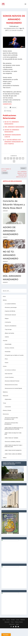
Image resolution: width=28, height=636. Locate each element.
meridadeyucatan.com (11, 28)
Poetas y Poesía (7, 410)
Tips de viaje (8, 329)
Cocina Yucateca (9, 377)
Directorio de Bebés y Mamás (12, 441)
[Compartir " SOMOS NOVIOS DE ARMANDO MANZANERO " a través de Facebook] (5, 158)
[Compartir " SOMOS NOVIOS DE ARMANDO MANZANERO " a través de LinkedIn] (20, 158)
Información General (10, 314)
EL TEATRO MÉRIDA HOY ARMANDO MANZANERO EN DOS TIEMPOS (13, 142)
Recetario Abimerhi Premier (12, 381)
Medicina (5, 392)
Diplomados (8, 399)
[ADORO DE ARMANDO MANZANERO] (14, 218)
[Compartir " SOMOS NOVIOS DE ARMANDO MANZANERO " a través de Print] (14, 161)
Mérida (5, 300)
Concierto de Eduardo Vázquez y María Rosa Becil (14, 204)
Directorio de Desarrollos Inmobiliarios (11, 423)
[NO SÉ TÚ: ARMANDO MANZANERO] (14, 243)
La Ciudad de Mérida (10, 303)
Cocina (4, 366)
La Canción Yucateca (16, 30)
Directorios (6, 414)
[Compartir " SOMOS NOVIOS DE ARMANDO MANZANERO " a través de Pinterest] (17, 158)
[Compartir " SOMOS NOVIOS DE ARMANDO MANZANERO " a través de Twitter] (8, 158)
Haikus (4, 457)
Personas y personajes (11, 307)
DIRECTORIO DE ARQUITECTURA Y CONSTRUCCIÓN (13, 445)
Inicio (4, 296)
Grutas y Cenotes (9, 348)
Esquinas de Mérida (10, 311)
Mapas (7, 318)
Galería (7, 337)
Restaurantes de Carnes (11, 384)
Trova (4, 403)
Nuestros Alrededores (10, 325)
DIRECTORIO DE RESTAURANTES (13, 450)
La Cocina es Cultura (10, 370)
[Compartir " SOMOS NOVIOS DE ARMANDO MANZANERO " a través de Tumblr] (14, 158)
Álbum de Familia (9, 333)
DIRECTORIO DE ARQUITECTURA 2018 (12, 433)
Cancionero (8, 406)
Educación (5, 395)
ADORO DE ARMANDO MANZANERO (10, 231)
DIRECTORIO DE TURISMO (11, 438)
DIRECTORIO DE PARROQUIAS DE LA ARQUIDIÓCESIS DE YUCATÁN (13, 428)
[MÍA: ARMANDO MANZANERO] (14, 268)
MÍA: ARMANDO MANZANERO (14, 127)
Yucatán (5, 340)
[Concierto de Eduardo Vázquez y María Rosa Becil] (14, 191)
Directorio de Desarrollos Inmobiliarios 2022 (11, 418)
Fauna (6, 362)
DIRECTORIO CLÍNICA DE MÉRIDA (13, 454)
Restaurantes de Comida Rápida (13, 388)
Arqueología (8, 344)
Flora (6, 359)
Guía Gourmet (8, 373)
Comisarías (8, 322)
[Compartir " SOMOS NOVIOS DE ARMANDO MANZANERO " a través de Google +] (11, 158)
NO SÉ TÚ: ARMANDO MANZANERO (10, 255)
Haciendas (7, 351)
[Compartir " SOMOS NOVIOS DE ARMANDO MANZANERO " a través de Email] (23, 158)
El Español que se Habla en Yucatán (14, 355)
